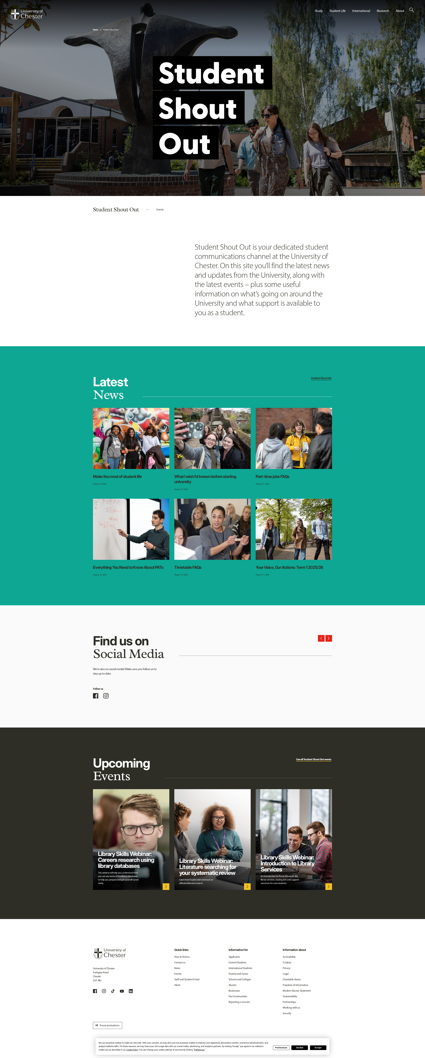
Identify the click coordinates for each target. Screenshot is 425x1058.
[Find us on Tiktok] (113, 991)
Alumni (232, 985)
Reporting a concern (239, 1002)
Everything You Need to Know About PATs (128, 567)
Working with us (291, 1007)
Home (95, 29)
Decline (299, 1048)
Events (160, 209)
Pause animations (107, 1025)
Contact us (179, 962)
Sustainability (290, 996)
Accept (318, 1048)
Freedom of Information (295, 985)
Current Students (237, 962)
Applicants (234, 956)
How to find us (182, 956)
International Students (240, 968)
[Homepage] (26, 14)
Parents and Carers (238, 973)
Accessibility (289, 956)
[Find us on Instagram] (106, 695)
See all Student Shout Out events (313, 759)
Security (287, 1013)
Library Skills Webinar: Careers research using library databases (126, 859)
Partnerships (289, 1002)
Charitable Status (292, 979)
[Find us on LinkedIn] (131, 991)
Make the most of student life (117, 476)
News (177, 968)
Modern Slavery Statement (297, 990)
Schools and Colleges (240, 979)
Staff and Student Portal (186, 979)
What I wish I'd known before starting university (205, 479)
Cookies (287, 962)
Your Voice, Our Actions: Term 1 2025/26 (289, 567)
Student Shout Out (111, 30)
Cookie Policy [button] (132, 1050)
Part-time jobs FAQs (272, 476)
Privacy (287, 968)
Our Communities (238, 996)
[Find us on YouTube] (122, 991)
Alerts (177, 985)
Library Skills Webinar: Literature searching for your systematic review (207, 866)
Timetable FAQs (187, 567)
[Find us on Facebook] (95, 695)
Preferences (281, 1048)
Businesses (234, 990)
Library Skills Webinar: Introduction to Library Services (287, 863)
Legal (286, 973)
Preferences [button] (199, 1050)
